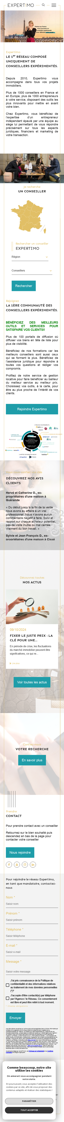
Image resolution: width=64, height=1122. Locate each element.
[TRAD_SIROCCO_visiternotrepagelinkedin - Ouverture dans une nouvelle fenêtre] (33, 865)
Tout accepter (29, 1110)
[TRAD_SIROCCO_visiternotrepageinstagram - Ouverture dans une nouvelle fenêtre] (25, 865)
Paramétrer (29, 1101)
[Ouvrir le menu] (54, 5)
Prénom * (13, 913)
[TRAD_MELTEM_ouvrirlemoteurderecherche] (43, 5)
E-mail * (11, 945)
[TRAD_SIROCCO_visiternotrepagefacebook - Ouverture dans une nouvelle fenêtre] (9, 865)
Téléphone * (14, 929)
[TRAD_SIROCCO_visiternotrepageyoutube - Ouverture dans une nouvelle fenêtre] (17, 865)
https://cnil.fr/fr (32, 1040)
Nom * (10, 897)
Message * (13, 961)
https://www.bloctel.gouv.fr (35, 1045)
